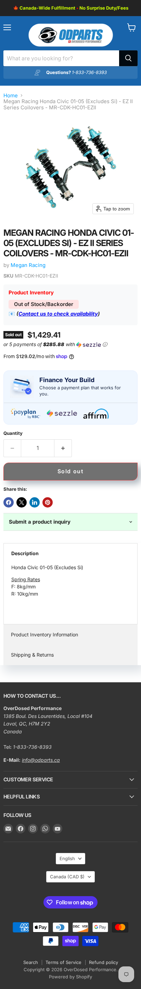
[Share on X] (21, 502)
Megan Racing (28, 265)
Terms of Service (63, 962)
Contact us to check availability (58, 313)
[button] (69, 344)
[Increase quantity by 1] (63, 448)
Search (30, 962)
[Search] (128, 58)
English (67, 858)
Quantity (13, 433)
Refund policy (103, 962)
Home (10, 95)
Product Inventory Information (44, 634)
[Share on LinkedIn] (34, 502)
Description (25, 553)
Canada (67, 876)
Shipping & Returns (32, 655)
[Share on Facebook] (8, 502)
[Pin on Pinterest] (47, 502)
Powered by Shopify (70, 976)
